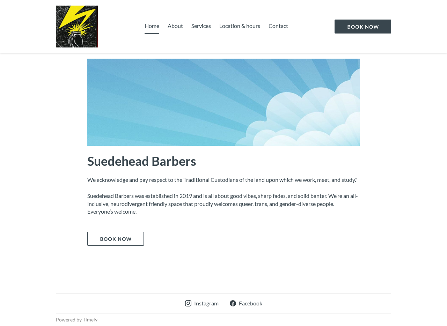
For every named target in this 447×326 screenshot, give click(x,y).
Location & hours (239, 25)
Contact (278, 25)
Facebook (250, 303)
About (175, 25)
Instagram (206, 303)
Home (152, 25)
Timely (90, 320)
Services (201, 25)
